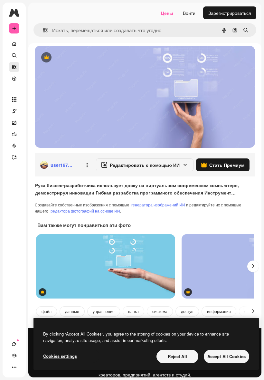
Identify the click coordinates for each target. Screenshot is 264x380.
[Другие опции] (86, 164)
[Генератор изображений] (14, 123)
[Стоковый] (14, 67)
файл (47, 311)
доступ (187, 311)
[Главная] (14, 44)
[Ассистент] (14, 157)
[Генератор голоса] (14, 146)
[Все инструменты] (14, 99)
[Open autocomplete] (43, 30)
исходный (78, 57)
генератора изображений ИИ (158, 204)
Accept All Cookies (226, 356)
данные (72, 311)
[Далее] (253, 266)
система (159, 311)
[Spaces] (14, 111)
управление (104, 311)
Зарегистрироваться (229, 13)
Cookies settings (60, 356)
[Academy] (14, 355)
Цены (167, 13)
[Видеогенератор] (14, 134)
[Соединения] (14, 344)
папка (133, 311)
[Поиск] (14, 55)
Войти (189, 13)
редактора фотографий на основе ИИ (85, 211)
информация (219, 311)
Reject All (177, 356)
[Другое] (14, 367)
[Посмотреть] (14, 78)
